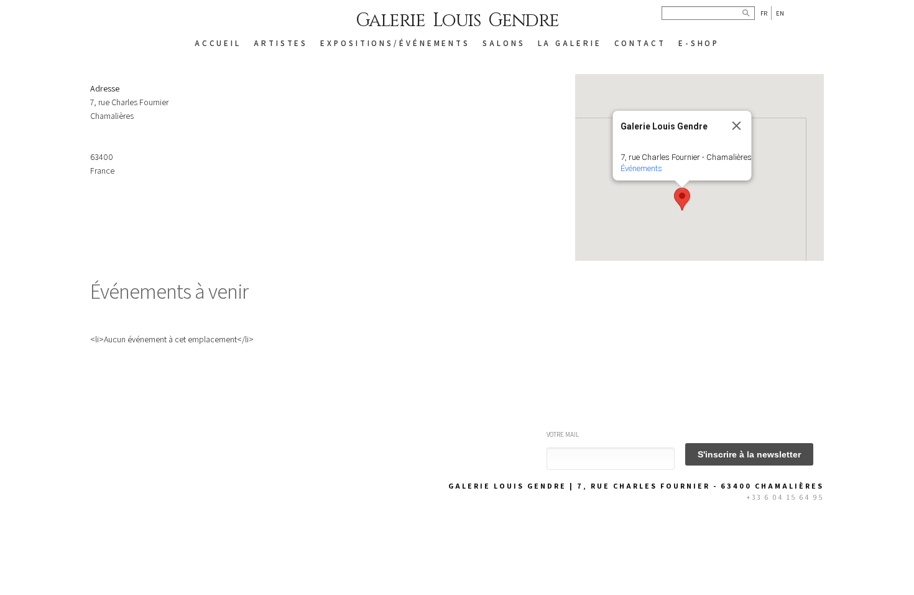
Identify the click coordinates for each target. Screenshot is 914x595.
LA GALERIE (570, 43)
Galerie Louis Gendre (457, 20)
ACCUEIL (218, 43)
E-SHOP (698, 43)
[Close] (737, 126)
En (780, 13)
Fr (763, 13)
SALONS (503, 43)
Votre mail (563, 434)
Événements (641, 168)
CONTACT (640, 43)
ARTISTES (281, 43)
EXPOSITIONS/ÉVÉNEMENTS (395, 43)
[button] (682, 199)
